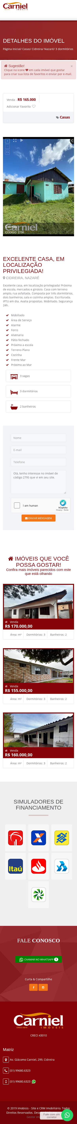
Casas (26, 49)
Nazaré (49, 49)
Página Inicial (12, 49)
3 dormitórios (64, 49)
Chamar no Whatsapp (40, 959)
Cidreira (37, 49)
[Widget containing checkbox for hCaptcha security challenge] (40, 505)
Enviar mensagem (40, 518)
